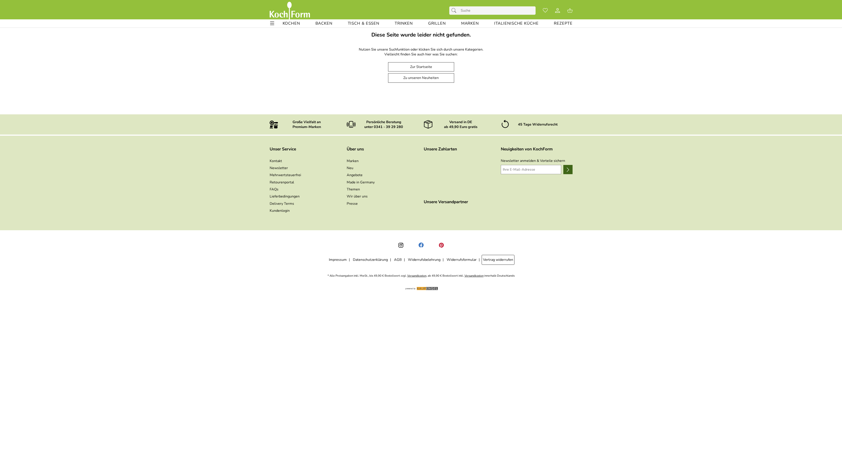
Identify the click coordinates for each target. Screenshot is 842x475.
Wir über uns (357, 196)
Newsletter (279, 168)
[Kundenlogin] (557, 10)
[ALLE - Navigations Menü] (272, 23)
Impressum (338, 259)
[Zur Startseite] (290, 10)
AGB (398, 259)
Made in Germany (361, 182)
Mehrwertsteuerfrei (285, 175)
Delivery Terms (282, 203)
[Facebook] (421, 245)
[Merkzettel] (545, 10)
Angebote (355, 175)
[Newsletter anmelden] (567, 169)
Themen (353, 189)
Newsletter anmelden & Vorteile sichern (533, 160)
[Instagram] (400, 245)
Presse (352, 203)
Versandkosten (416, 276)
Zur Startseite (421, 66)
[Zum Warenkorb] (570, 10)
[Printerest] (441, 245)
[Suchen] (455, 10)
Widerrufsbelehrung (424, 259)
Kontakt (276, 161)
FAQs (274, 189)
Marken (353, 161)
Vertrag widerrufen (498, 259)
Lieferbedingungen (285, 196)
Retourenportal (282, 182)
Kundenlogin (280, 210)
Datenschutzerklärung (370, 259)
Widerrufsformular (462, 259)
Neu (350, 168)
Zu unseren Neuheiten (421, 77)
